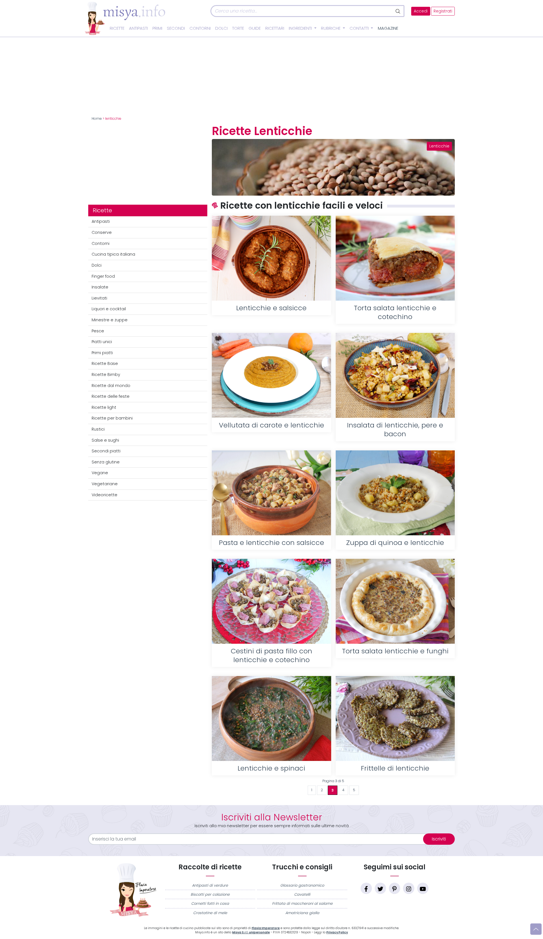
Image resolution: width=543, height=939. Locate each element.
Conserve (102, 232)
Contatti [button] (360, 28)
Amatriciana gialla (302, 913)
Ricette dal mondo (111, 385)
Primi (157, 28)
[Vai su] (536, 929)
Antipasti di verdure (210, 885)
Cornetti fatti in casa (210, 903)
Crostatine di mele (210, 913)
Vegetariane (105, 483)
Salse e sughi (105, 440)
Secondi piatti (106, 451)
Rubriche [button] (331, 28)
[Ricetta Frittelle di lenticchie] (395, 718)
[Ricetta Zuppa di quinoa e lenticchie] (395, 492)
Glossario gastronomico (302, 885)
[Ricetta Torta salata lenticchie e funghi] (395, 601)
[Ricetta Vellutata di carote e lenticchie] (271, 375)
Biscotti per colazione (210, 894)
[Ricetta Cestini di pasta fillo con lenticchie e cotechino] (271, 601)
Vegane (100, 472)
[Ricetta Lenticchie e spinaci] (271, 718)
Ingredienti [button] (301, 28)
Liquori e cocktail (109, 308)
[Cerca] (398, 11)
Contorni (200, 28)
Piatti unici (102, 341)
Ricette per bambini (112, 418)
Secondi (176, 28)
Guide (255, 28)
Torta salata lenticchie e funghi (395, 651)
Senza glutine (106, 462)
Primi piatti (102, 352)
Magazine (388, 28)
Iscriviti (439, 839)
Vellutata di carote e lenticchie (271, 425)
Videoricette (104, 494)
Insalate (100, 287)
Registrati (443, 11)
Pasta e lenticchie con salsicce (271, 542)
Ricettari (274, 28)
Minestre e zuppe (110, 319)
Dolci (221, 28)
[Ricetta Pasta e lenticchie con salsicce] (271, 492)
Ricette (117, 28)
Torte (238, 28)
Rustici (98, 429)
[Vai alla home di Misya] (125, 18)
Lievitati (99, 298)
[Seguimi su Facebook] (366, 888)
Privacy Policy (337, 932)
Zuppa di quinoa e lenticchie (395, 542)
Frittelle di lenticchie (395, 768)
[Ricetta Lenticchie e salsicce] (271, 258)
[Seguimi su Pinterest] (394, 888)
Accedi (421, 11)
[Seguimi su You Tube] (422, 888)
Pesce (98, 330)
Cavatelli (302, 894)
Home (97, 119)
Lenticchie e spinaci (271, 768)
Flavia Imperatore (266, 928)
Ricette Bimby (106, 374)
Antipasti (138, 28)
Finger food (103, 276)
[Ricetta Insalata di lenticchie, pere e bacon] (395, 375)
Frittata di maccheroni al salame (302, 903)
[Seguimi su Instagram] (408, 888)
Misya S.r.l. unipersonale (251, 932)
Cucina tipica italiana (113, 254)
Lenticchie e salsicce (271, 308)
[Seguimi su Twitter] (380, 888)
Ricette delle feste (111, 396)
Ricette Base (105, 363)
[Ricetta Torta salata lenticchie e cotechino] (395, 258)
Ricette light (104, 407)
